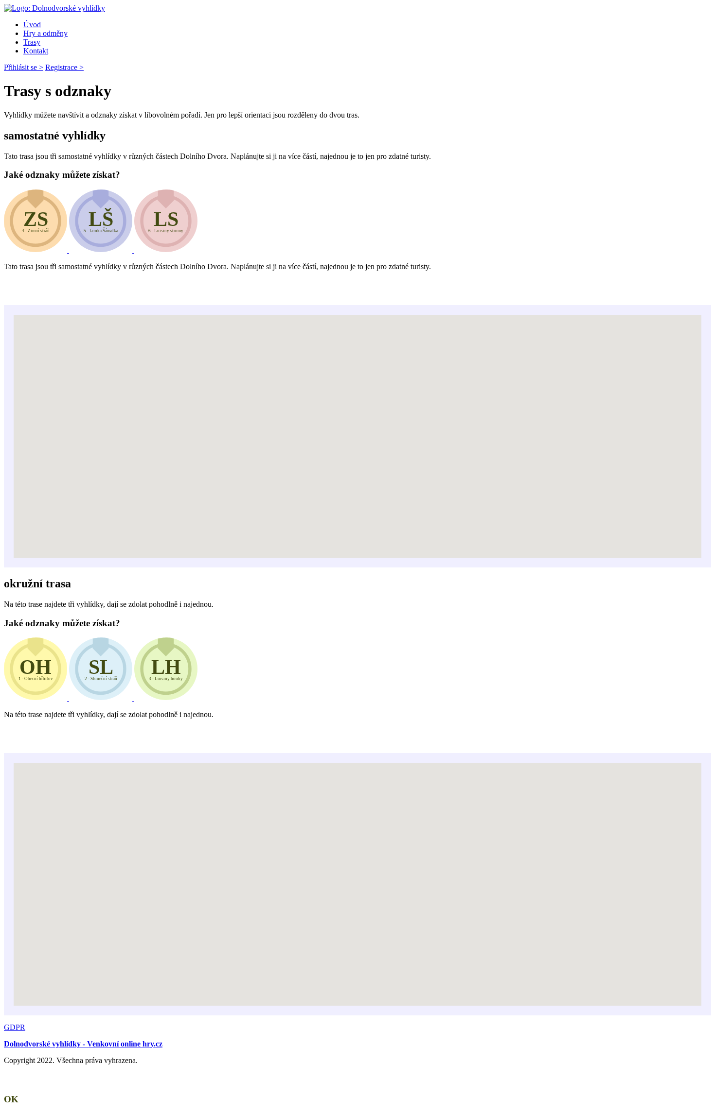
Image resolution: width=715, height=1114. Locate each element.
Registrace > (64, 67)
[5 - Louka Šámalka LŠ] (101, 250)
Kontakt (35, 51)
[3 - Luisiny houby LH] (165, 698)
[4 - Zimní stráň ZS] (36, 250)
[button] (340, 430)
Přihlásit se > (23, 67)
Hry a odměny (45, 33)
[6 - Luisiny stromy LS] (165, 250)
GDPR (14, 1027)
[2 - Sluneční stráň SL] (101, 698)
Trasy (31, 42)
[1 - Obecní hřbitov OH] (36, 698)
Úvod (32, 24)
